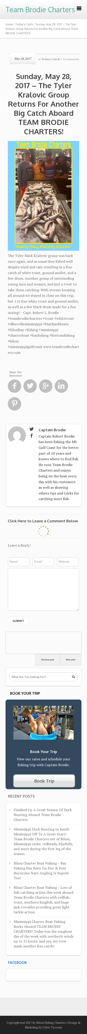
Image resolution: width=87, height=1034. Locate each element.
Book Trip (44, 781)
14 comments (71, 59)
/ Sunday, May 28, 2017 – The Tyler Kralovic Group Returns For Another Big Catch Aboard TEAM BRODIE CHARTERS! (42, 29)
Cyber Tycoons (52, 1027)
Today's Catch (24, 24)
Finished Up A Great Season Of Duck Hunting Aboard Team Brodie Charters (43, 814)
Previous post (47, 659)
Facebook (17, 962)
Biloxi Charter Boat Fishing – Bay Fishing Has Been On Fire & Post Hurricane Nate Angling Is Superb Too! (41, 870)
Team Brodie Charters (40, 9)
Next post (70, 659)
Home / (10, 24)
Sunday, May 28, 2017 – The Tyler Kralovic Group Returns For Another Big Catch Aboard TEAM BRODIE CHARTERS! (43, 103)
